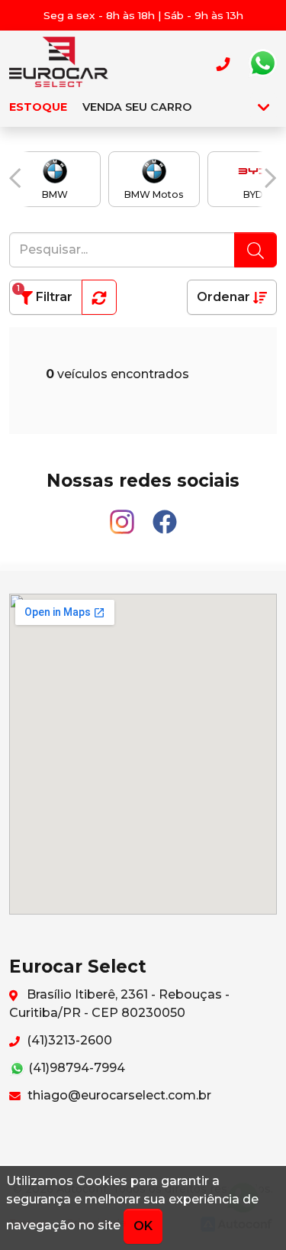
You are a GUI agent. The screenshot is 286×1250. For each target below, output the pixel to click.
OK (143, 1226)
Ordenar (225, 297)
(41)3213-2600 (68, 1040)
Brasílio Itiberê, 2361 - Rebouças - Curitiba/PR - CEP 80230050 (119, 1003)
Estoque (38, 107)
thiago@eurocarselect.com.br (117, 1095)
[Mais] (263, 107)
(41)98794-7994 (75, 1068)
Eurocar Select (58, 63)
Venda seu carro (136, 107)
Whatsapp (262, 63)
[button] (15, 178)
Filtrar (44, 293)
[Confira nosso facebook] (165, 515)
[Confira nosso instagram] (123, 515)
